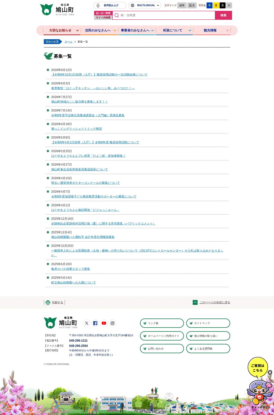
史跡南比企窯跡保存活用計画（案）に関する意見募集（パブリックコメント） (103, 223)
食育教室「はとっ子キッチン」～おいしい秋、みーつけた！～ (93, 88)
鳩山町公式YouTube (104, 323)
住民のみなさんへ (98, 30)
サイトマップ (202, 323)
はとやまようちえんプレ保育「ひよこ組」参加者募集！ (88, 155)
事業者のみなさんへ (135, 30)
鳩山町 (60, 323)
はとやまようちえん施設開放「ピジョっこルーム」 (85, 210)
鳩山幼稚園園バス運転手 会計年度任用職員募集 (83, 237)
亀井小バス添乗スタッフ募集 (70, 269)
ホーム (69, 41)
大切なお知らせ (60, 30)
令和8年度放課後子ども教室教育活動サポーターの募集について (93, 196)
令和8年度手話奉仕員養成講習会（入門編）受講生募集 (88, 115)
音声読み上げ (111, 5)
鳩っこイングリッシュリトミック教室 (76, 128)
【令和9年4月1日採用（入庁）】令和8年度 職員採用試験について (95, 142)
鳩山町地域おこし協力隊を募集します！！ (79, 101)
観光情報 (210, 30)
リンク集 (153, 323)
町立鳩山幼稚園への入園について (73, 282)
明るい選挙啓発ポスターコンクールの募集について (85, 182)
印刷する (57, 302)
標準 (182, 5)
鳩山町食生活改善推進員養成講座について (79, 169)
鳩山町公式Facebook (95, 323)
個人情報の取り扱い (206, 335)
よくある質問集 (203, 348)
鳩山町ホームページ (57, 9)
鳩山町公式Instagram (112, 323)
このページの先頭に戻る (214, 302)
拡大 (192, 5)
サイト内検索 (103, 17)
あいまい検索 (103, 13)
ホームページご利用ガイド (163, 335)
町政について (172, 30)
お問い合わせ (156, 348)
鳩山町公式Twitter (86, 323)
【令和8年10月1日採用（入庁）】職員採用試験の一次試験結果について (99, 74)
